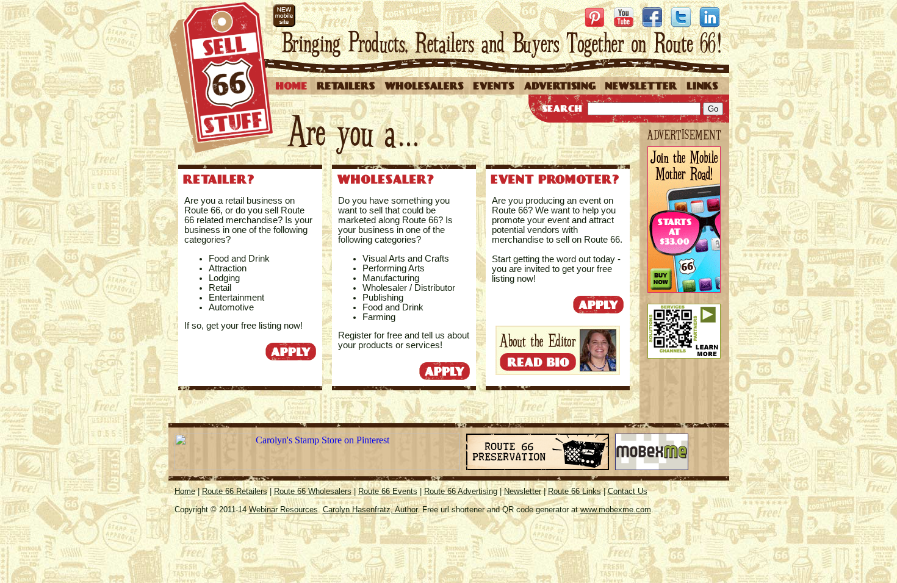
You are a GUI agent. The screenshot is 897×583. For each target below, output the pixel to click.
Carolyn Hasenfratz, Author (370, 509)
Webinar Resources (283, 509)
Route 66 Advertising (460, 491)
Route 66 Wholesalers (312, 491)
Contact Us (627, 491)
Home (185, 491)
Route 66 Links (574, 491)
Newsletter (522, 491)
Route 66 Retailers (234, 491)
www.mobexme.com (615, 509)
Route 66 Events (387, 491)
